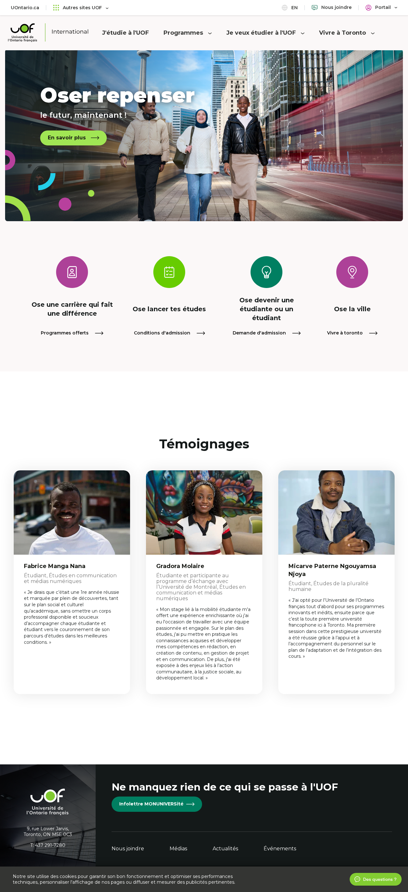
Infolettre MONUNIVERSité (151, 804)
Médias (178, 849)
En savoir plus (67, 138)
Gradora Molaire (180, 566)
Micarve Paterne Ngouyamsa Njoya (332, 570)
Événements (280, 849)
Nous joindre (128, 849)
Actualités (225, 849)
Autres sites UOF (82, 8)
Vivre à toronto (345, 333)
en (294, 8)
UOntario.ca (25, 8)
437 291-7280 (50, 845)
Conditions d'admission (163, 333)
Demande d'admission (260, 333)
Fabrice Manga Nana (54, 566)
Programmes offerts (65, 333)
